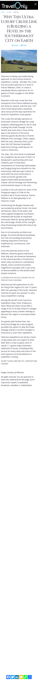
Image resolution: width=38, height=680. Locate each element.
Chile (25, 45)
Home (2, 12)
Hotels (15, 45)
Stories (9, 12)
